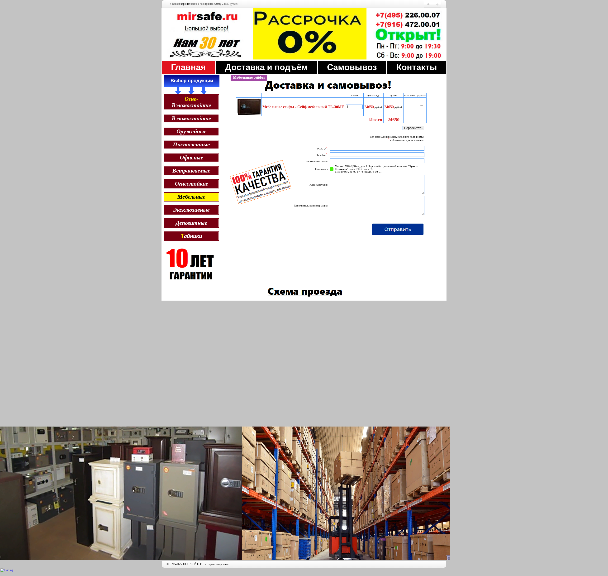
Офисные (191, 157)
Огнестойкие (191, 184)
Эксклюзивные (191, 210)
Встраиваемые (191, 171)
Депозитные (191, 223)
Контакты (416, 67)
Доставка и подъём (266, 67)
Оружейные (191, 131)
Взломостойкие (191, 102)
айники (191, 236)
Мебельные (191, 197)
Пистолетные (191, 144)
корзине (185, 3)
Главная (188, 67)
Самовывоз (352, 67)
